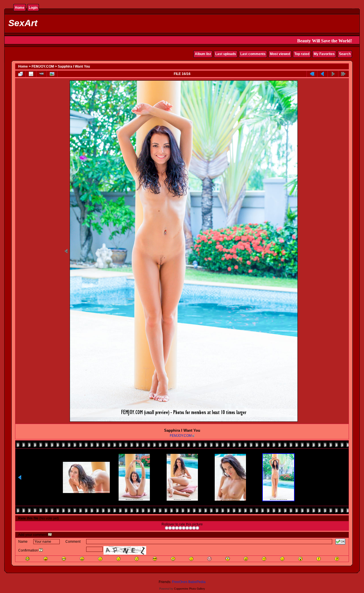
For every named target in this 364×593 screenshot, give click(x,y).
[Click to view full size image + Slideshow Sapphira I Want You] (183, 421)
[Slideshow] (41, 74)
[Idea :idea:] (300, 559)
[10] (197, 528)
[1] (166, 528)
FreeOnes (179, 582)
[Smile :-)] (82, 559)
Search (345, 54)
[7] (187, 528)
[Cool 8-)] (155, 559)
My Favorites (324, 54)
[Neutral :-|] (100, 559)
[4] (177, 528)
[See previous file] (322, 74)
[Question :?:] (337, 559)
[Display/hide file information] (31, 74)
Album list (203, 54)
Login (33, 8)
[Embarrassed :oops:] (209, 559)
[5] (180, 528)
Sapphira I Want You (74, 66)
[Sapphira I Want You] (52, 74)
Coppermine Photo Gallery (189, 588)
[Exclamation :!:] (319, 559)
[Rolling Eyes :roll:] (264, 559)
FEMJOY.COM (43, 66)
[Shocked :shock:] (228, 559)
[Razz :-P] (46, 559)
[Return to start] (312, 74)
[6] (183, 528)
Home (19, 8)
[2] (170, 528)
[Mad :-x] (246, 559)
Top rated (301, 54)
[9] (194, 528)
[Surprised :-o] (173, 559)
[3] (173, 528)
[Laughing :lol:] (27, 559)
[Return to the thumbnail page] (20, 74)
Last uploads (225, 54)
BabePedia (197, 582)
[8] (190, 528)
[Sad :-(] (118, 559)
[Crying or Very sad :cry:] (137, 559)
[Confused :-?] (191, 559)
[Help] (50, 535)
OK (343, 541)
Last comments (253, 54)
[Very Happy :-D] (64, 559)
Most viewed (280, 54)
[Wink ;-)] (282, 559)
